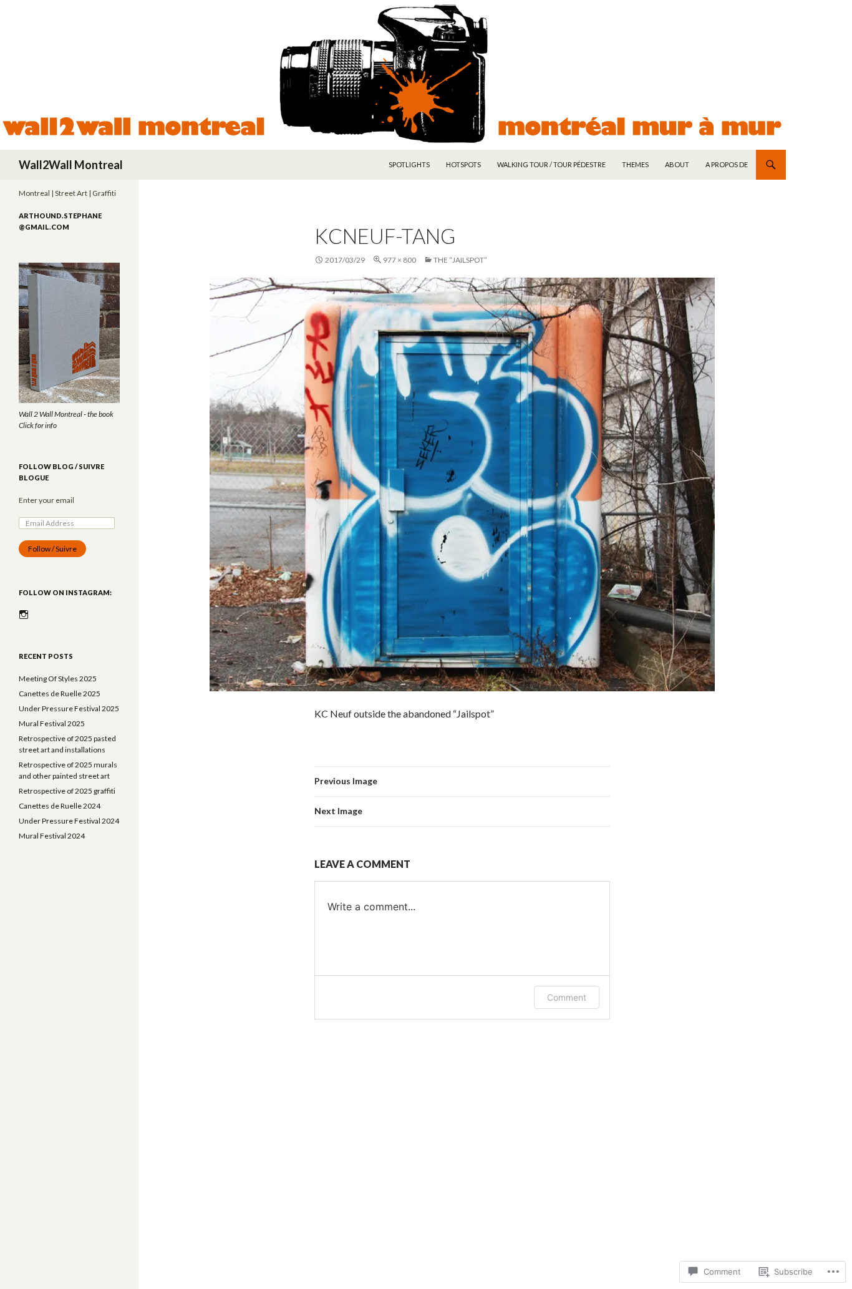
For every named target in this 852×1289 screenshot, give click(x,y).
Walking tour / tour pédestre (551, 164)
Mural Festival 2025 (52, 723)
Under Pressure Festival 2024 (69, 820)
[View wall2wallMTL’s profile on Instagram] (24, 615)
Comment (566, 997)
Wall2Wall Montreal (71, 165)
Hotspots (463, 164)
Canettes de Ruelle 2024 (59, 805)
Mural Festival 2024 (52, 835)
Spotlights (409, 164)
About (677, 164)
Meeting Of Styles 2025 (58, 678)
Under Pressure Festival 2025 (69, 708)
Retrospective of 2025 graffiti (67, 790)
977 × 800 (399, 260)
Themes (635, 164)
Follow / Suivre (52, 548)
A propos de (726, 164)
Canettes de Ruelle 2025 (59, 693)
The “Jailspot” (460, 260)
